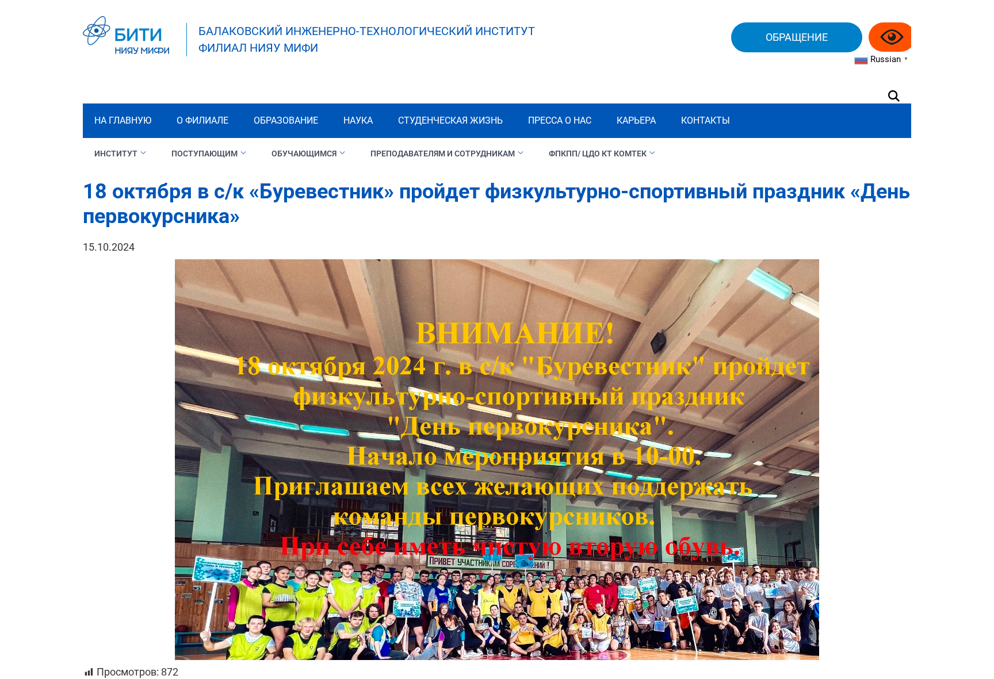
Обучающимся (304, 153)
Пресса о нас (559, 120)
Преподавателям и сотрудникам (442, 153)
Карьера (636, 120)
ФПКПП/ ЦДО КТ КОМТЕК (598, 153)
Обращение (797, 37)
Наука (358, 120)
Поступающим (204, 153)
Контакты (705, 120)
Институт (115, 153)
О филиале (202, 120)
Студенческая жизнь (450, 120)
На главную (122, 120)
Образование (286, 120)
